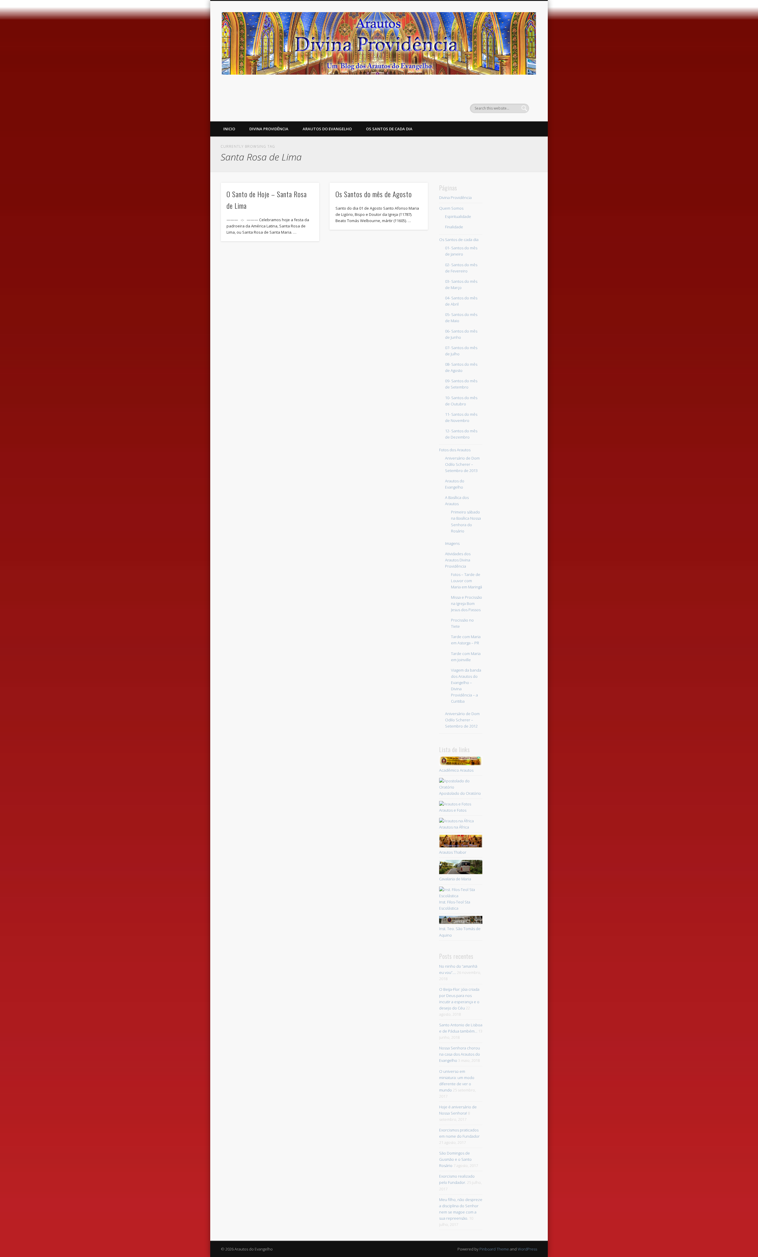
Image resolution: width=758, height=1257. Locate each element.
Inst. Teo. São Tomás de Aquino (460, 931)
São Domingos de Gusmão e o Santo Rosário (455, 1159)
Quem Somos (451, 208)
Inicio (229, 128)
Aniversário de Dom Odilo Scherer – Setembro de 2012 (462, 720)
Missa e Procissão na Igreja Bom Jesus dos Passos (466, 603)
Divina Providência (268, 128)
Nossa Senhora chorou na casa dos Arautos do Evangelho (459, 1054)
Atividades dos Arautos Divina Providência (457, 560)
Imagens (452, 543)
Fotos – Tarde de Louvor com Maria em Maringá (466, 581)
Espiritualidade (458, 216)
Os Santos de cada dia (389, 128)
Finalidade (454, 226)
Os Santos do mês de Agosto (373, 194)
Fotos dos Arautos (454, 449)
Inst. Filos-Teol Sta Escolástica (454, 905)
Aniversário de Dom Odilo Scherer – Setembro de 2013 (462, 464)
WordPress (527, 1249)
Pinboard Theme (494, 1249)
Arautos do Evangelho (327, 128)
